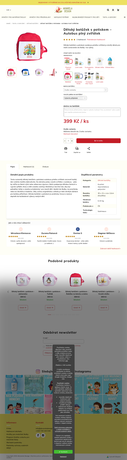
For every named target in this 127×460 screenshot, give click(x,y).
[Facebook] (38, 435)
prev (8, 291)
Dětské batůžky (104, 180)
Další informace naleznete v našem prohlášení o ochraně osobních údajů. (63, 429)
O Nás (8, 428)
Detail (22, 308)
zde (66, 361)
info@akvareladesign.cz (45, 428)
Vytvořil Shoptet (115, 457)
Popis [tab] (12, 167)
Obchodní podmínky (14, 442)
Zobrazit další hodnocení (110, 248)
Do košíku (99, 141)
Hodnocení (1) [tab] (28, 167)
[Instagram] (43, 435)
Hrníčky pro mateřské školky (17, 434)
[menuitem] (14, 17)
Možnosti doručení (71, 134)
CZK (7, 10)
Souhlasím (64, 452)
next (119, 291)
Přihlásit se (48, 353)
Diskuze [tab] (46, 167)
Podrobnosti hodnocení (96, 40)
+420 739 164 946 (43, 431)
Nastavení (63, 456)
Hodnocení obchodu (14, 431)
